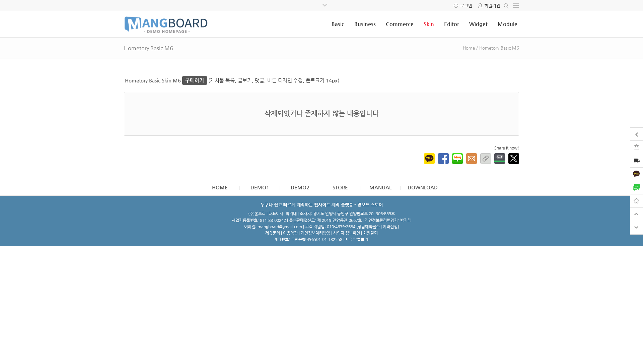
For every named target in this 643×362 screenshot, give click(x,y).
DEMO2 (300, 187)
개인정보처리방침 (315, 233)
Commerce (400, 24)
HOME (220, 187)
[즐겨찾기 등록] (636, 200)
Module (507, 24)
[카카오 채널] (636, 174)
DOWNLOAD (423, 187)
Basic (338, 24)
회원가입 (492, 5)
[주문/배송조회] (636, 161)
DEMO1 (260, 187)
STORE (340, 187)
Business (365, 24)
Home (469, 47)
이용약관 (290, 233)
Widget (478, 24)
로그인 (466, 5)
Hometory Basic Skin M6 (164, 80)
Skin (429, 24)
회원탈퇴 (370, 233)
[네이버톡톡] (636, 187)
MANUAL (380, 187)
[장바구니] (636, 147)
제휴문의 (272, 233)
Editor (451, 24)
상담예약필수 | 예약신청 (378, 226)
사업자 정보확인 (346, 233)
